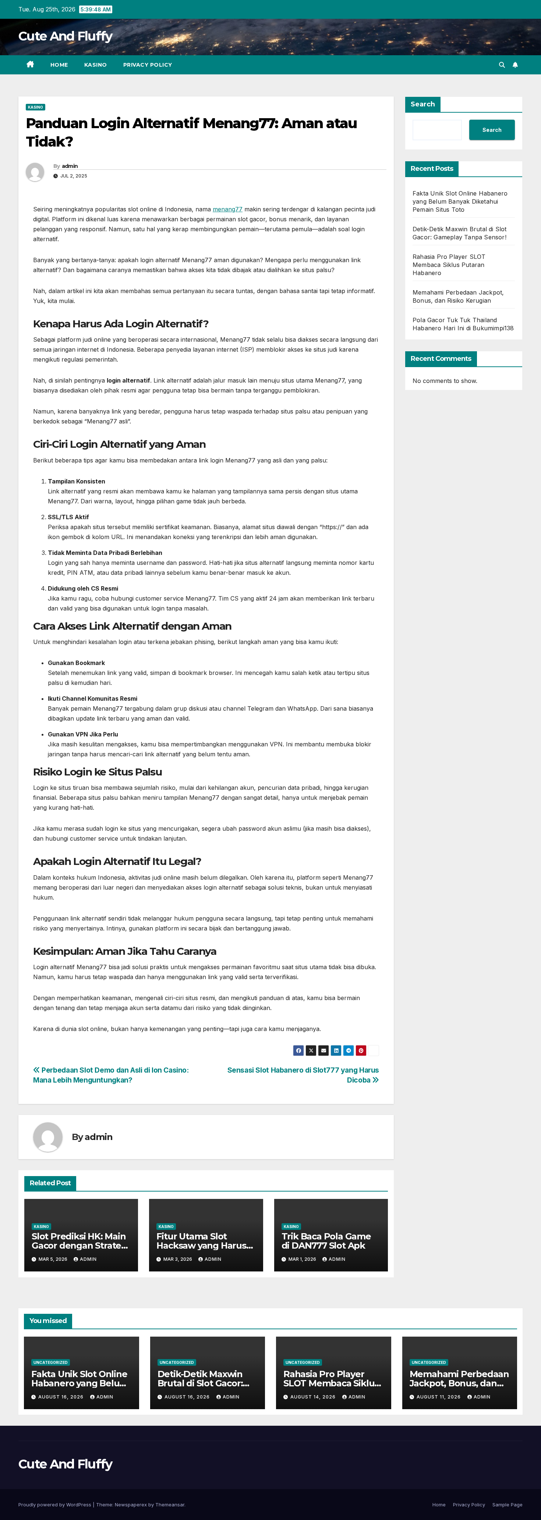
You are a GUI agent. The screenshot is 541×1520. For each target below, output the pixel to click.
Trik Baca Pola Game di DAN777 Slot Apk (326, 1241)
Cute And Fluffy (65, 36)
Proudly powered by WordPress (55, 1504)
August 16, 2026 (61, 1397)
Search (423, 104)
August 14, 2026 (313, 1397)
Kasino (95, 64)
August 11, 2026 (439, 1397)
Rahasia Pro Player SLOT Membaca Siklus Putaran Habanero (449, 265)
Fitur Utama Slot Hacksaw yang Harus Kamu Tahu (201, 1245)
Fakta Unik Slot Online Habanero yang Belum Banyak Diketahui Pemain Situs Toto (460, 201)
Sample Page (507, 1504)
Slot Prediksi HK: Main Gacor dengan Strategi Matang (80, 1245)
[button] (502, 64)
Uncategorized (50, 1362)
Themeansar (169, 1504)
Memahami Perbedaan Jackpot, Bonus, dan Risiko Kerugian (459, 1383)
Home (59, 64)
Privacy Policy (147, 64)
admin (70, 166)
